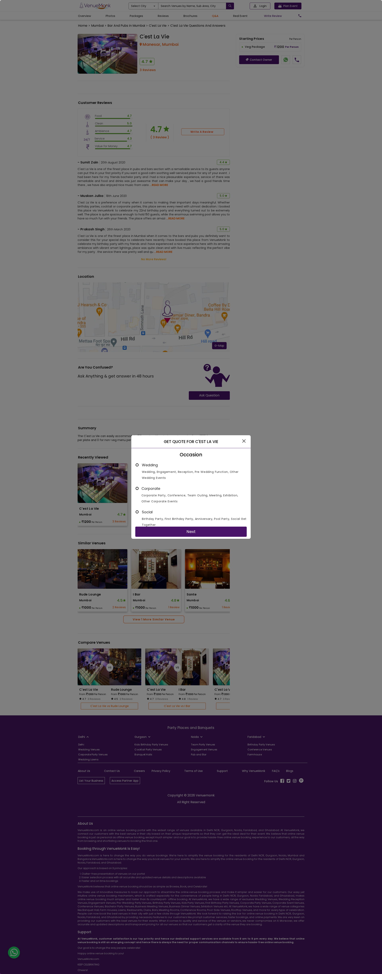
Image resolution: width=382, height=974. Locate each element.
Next (191, 531)
